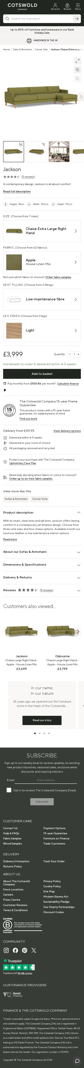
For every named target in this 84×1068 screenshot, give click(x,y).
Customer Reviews (15, 905)
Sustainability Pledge (56, 901)
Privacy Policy (52, 881)
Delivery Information (16, 861)
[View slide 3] (44, 733)
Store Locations (13, 889)
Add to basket (42, 374)
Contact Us (10, 828)
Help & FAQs (11, 833)
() (28, 177)
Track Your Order (54, 861)
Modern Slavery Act (55, 896)
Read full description (17, 191)
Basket (67, 9)
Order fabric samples (58, 277)
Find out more (28, 419)
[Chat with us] (77, 1061)
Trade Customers (54, 843)
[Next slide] (78, 631)
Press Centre (11, 899)
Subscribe (42, 802)
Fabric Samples (12, 838)
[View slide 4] (49, 733)
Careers (8, 894)
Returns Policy (12, 866)
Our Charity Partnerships (59, 907)
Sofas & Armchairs (22, 49)
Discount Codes (53, 912)
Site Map (49, 891)
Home (6, 49)
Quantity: (59, 354)
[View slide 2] (39, 733)
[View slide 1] (35, 733)
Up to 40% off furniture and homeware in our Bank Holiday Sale (42, 31)
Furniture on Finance (56, 838)
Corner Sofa (41, 49)
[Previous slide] (6, 631)
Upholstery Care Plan (22, 463)
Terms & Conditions (15, 910)
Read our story (42, 720)
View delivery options (67, 431)
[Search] (76, 18)
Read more (10, 539)
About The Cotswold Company (16, 883)
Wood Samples (12, 843)
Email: (11, 780)
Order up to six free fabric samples (31, 478)
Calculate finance (68, 383)
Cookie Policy (52, 886)
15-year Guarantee (55, 833)
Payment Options (54, 828)
